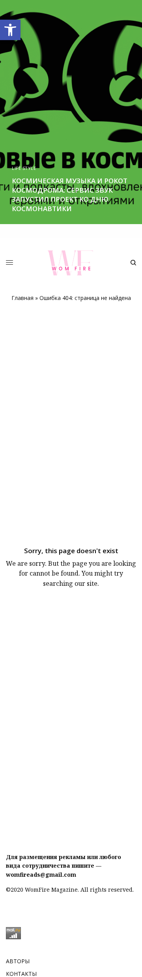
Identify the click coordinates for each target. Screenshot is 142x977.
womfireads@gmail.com (41, 874)
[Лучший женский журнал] (71, 263)
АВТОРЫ (18, 961)
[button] (10, 30)
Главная (22, 298)
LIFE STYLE (24, 168)
